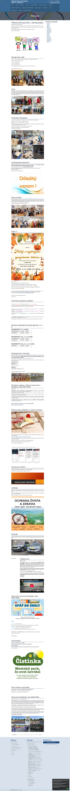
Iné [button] (49, 7)
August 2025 (48, 32)
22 (33, 734)
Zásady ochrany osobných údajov (17, 747)
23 (35, 734)
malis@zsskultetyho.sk (31, 744)
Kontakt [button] (20, 10)
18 (24, 734)
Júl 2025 (48, 33)
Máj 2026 (48, 25)
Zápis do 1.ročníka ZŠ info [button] (15, 7)
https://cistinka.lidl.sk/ (14, 645)
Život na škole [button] (37, 7)
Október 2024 (49, 40)
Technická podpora (14, 743)
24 (37, 734)
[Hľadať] (58, 2)
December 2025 (49, 29)
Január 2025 (48, 38)
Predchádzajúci (14, 734)
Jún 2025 (48, 34)
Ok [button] (67, 788)
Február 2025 (49, 37)
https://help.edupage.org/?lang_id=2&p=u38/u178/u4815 (22, 436)
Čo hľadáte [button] (45, 7)
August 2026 (48, 23)
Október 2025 (49, 31)
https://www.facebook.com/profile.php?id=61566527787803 (25, 292)
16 (20, 734)
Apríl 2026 (48, 26)
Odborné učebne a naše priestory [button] (28, 7)
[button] (54, 1)
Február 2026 (49, 28)
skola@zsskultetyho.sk (31, 743)
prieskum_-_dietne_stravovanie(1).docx (17, 404)
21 (31, 734)
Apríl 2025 (48, 35)
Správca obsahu (14, 741)
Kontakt (13, 753)
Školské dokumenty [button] (26, 10)
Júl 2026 (48, 24)
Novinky (13, 754)
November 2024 (49, 39)
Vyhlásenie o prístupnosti (15, 744)
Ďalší (40, 734)
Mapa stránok (14, 750)
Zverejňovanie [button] (13, 10)
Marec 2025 (48, 36)
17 (22, 734)
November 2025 (49, 30)
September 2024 (49, 41)
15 (18, 734)
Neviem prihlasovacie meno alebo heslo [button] (51, 744)
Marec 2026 (48, 27)
